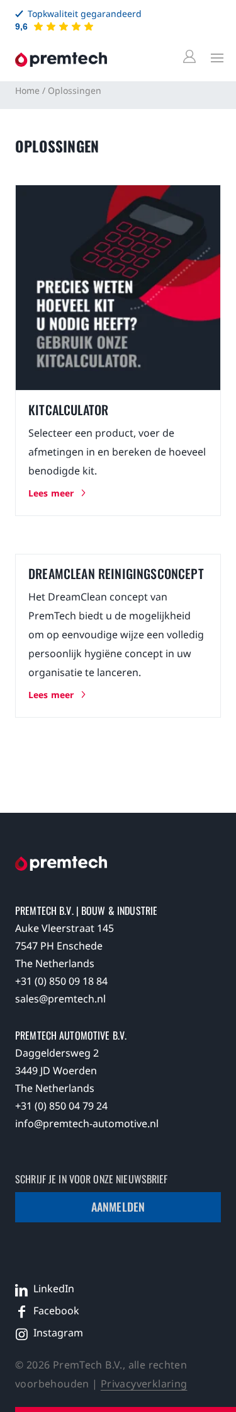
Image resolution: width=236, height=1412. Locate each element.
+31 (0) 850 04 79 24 (61, 1106)
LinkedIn (53, 1288)
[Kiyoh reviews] (63, 26)
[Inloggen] (191, 57)
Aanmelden (118, 1206)
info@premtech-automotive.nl (87, 1123)
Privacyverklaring (144, 1384)
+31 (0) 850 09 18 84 (61, 981)
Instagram (58, 1333)
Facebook (56, 1310)
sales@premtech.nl (60, 999)
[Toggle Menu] (214, 57)
